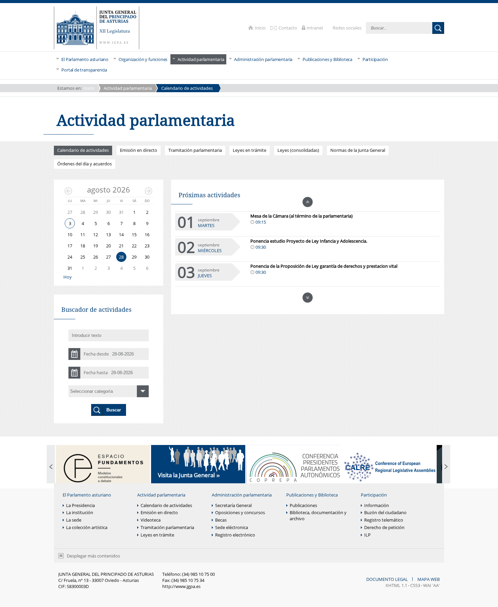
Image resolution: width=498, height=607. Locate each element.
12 (95, 234)
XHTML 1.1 (396, 585)
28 (121, 257)
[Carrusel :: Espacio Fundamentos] (103, 467)
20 (108, 246)
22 (134, 246)
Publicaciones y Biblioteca (312, 495)
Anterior (68, 191)
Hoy (67, 277)
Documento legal (387, 579)
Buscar (438, 28)
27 (108, 257)
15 (134, 234)
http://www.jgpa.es (181, 586)
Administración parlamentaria (242, 495)
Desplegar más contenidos (93, 556)
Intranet (315, 28)
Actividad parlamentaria (128, 88)
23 (147, 246)
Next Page (446, 467)
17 (69, 246)
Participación (374, 495)
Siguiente (148, 191)
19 (95, 246)
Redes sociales (347, 28)
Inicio (261, 28)
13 (108, 234)
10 (69, 234)
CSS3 (415, 585)
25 (82, 257)
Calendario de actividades (187, 88)
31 (69, 268)
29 (134, 257)
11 (82, 234)
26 (95, 257)
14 (121, 234)
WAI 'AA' (431, 585)
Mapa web (428, 579)
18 (82, 246)
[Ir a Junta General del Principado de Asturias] (96, 28)
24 (69, 257)
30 (147, 257)
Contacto (288, 28)
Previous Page (51, 467)
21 (121, 246)
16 (147, 234)
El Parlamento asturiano (87, 495)
